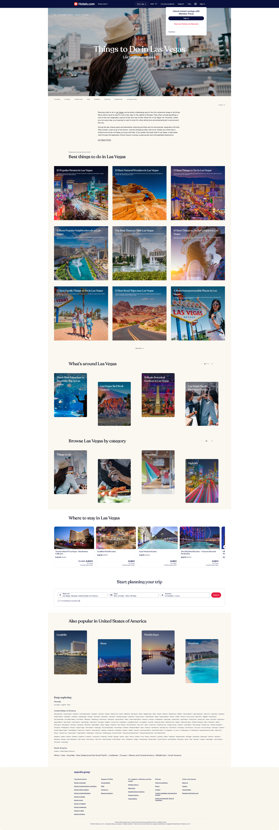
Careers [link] (184, 786)
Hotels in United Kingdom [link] (82, 793)
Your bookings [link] (105, 783)
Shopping (97, 99)
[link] (186, 32)
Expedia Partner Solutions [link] (136, 792)
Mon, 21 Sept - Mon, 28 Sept (125, 596)
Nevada (78, 15)
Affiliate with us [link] (133, 785)
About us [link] (185, 783)
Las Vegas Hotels (132, 99)
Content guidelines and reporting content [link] (166, 794)
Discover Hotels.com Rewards (186, 24)
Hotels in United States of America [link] (85, 786)
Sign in (202, 4)
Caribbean (113, 755)
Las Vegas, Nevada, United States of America (80, 596)
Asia (63, 755)
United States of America (66, 15)
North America (60, 748)
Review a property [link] (107, 793)
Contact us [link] (104, 790)
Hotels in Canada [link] (79, 797)
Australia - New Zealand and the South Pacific (87, 755)
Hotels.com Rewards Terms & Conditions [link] (164, 799)
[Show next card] (225, 547)
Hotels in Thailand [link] (80, 803)
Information (118, 99)
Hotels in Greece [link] (79, 814)
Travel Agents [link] (132, 798)
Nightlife (107, 99)
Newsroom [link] (131, 788)
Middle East (161, 755)
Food (88, 99)
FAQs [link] (102, 786)
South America (174, 755)
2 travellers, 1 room (172, 596)
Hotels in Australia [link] (80, 783)
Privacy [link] (157, 786)
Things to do (78, 99)
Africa (56, 755)
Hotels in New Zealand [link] (81, 790)
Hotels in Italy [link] (78, 800)
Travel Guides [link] (186, 790)
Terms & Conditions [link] (161, 783)
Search (216, 595)
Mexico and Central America (141, 755)
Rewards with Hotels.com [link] (190, 793)
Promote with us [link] (133, 795)
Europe (123, 755)
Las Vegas (85, 15)
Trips (189, 4)
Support (181, 4)
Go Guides (57, 99)
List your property (167, 4)
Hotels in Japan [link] (79, 810)
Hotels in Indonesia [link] (80, 807)
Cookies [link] (157, 790)
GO (55, 15)
